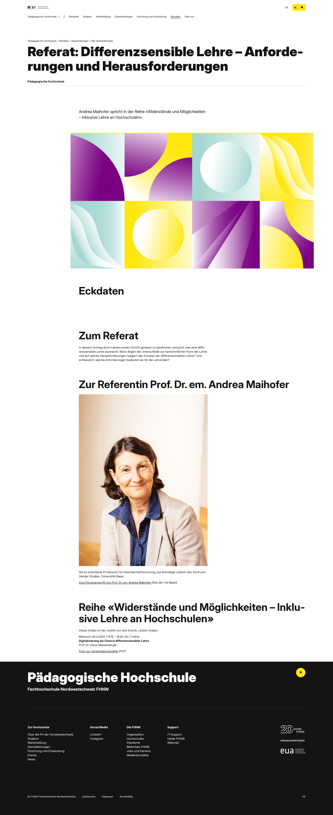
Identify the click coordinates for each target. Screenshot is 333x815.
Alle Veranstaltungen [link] (102, 41)
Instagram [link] (96, 738)
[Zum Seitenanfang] (300, 672)
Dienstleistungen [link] (39, 747)
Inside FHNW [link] (176, 738)
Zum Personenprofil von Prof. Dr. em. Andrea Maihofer (115, 582)
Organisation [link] (135, 734)
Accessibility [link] (126, 796)
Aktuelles (175, 16)
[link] (38, 7)
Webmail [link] (173, 742)
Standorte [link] (133, 742)
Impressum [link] (107, 796)
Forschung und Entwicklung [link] (46, 751)
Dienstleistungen (124, 16)
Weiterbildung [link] (37, 742)
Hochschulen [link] (135, 738)
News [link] (31, 759)
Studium (87, 16)
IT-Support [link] (174, 734)
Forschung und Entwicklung (151, 16)
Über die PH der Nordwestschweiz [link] (50, 734)
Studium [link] (33, 738)
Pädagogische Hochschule (42, 16)
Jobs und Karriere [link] (139, 751)
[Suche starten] (302, 7)
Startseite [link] (73, 16)
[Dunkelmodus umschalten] (295, 7)
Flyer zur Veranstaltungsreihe (98, 651)
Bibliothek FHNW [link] (138, 747)
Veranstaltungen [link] (80, 41)
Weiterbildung (103, 16)
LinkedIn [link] (95, 734)
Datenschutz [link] (88, 796)
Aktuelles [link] (64, 41)
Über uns (189, 16)
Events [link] (32, 755)
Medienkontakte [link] (138, 755)
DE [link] (286, 7)
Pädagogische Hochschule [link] (42, 41)
